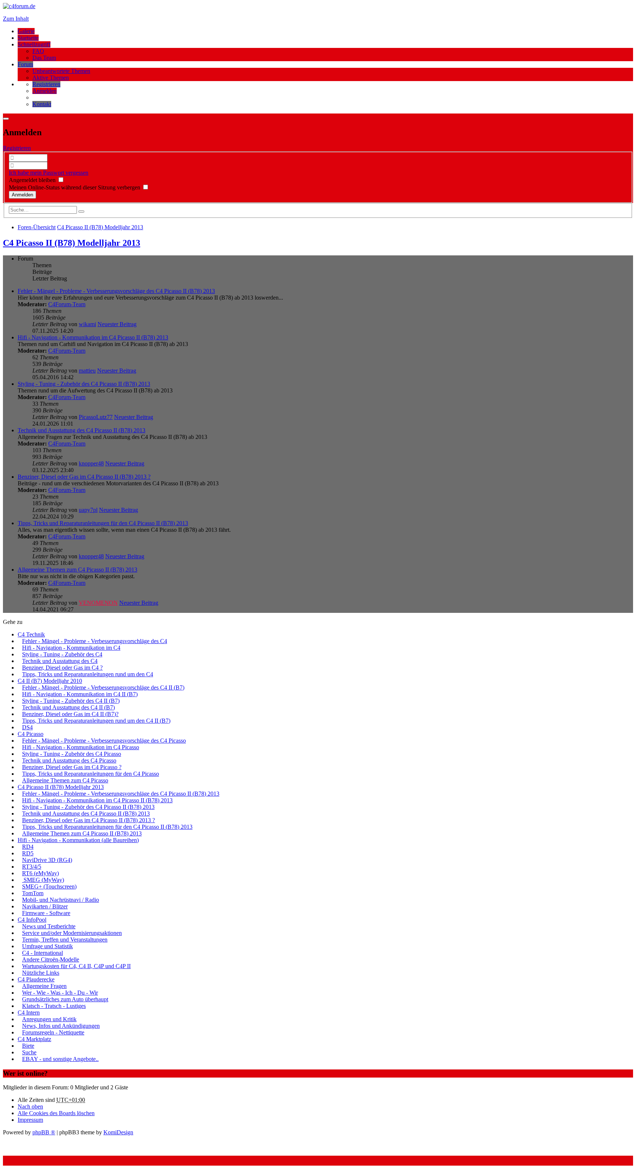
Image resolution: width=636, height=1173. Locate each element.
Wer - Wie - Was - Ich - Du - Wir (60, 992)
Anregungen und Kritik (49, 1019)
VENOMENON (98, 603)
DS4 (27, 727)
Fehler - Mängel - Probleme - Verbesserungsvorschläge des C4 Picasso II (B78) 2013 (116, 291)
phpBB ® (43, 1132)
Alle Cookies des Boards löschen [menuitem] (56, 1113)
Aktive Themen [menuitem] (50, 77)
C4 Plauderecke (36, 979)
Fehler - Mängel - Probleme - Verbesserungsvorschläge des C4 (94, 641)
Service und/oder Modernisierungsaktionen (72, 933)
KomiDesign (118, 1132)
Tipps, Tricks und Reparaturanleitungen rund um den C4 (87, 674)
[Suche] (81, 211)
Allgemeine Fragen (44, 986)
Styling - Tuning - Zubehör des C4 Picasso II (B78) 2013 (84, 384)
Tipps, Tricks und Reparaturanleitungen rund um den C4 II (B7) (96, 721)
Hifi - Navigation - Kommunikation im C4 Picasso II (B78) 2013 (93, 337)
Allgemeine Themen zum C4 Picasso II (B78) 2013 (77, 569)
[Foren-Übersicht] (19, 6)
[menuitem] (46, 84)
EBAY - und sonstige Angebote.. (60, 1059)
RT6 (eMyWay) (40, 873)
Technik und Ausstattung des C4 (60, 661)
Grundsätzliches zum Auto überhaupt (65, 999)
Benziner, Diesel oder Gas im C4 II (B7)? (70, 714)
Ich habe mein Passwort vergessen (48, 173)
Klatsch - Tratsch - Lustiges (54, 1006)
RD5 (27, 853)
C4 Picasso (30, 734)
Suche (29, 1052)
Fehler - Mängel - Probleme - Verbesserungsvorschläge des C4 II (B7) (103, 687)
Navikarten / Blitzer (45, 906)
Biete (28, 1046)
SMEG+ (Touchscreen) (49, 886)
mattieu (87, 370)
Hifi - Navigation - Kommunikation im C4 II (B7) (80, 694)
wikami (87, 324)
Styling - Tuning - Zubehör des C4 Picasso (71, 754)
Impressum (30, 1120)
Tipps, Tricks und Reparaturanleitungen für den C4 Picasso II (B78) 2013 (103, 523)
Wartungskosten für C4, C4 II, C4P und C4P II (76, 966)
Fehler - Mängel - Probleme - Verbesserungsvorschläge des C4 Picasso (104, 740)
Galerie (26, 31)
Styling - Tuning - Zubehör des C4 (62, 654)
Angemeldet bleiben (33, 180)
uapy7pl (88, 510)
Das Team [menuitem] (44, 58)
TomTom (32, 893)
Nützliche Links (40, 973)
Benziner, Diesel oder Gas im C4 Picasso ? (71, 767)
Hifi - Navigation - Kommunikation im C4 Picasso (80, 747)
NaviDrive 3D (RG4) (47, 860)
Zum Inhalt (16, 18)
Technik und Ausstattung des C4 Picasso (69, 760)
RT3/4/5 (31, 866)
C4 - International (42, 953)
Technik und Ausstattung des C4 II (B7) (68, 707)
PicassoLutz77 (96, 417)
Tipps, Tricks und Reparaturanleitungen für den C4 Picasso (90, 774)
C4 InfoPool (32, 920)
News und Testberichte (48, 926)
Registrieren (17, 148)
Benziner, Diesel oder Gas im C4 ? (62, 667)
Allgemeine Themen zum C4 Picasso (65, 780)
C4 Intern (29, 1012)
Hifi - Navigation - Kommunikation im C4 (71, 648)
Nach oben (30, 1106)
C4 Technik (31, 634)
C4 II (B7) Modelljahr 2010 (50, 681)
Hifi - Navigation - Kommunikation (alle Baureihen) (78, 840)
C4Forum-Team (66, 304)
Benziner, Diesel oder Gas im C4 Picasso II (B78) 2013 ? (84, 477)
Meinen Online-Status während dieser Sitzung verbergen (75, 187)
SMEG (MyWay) (43, 880)
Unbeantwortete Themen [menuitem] (61, 71)
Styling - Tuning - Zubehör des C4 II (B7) (71, 701)
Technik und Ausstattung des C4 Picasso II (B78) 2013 (81, 430)
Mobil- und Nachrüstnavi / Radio (60, 900)
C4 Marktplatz (34, 1039)
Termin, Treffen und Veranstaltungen (64, 939)
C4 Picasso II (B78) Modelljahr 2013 (71, 243)
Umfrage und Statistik (47, 946)
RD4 (27, 847)
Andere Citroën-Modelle (50, 959)
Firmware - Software (46, 913)
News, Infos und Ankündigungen (61, 1026)
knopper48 (91, 463)
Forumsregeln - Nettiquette (53, 1032)
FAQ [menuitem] (38, 51)
